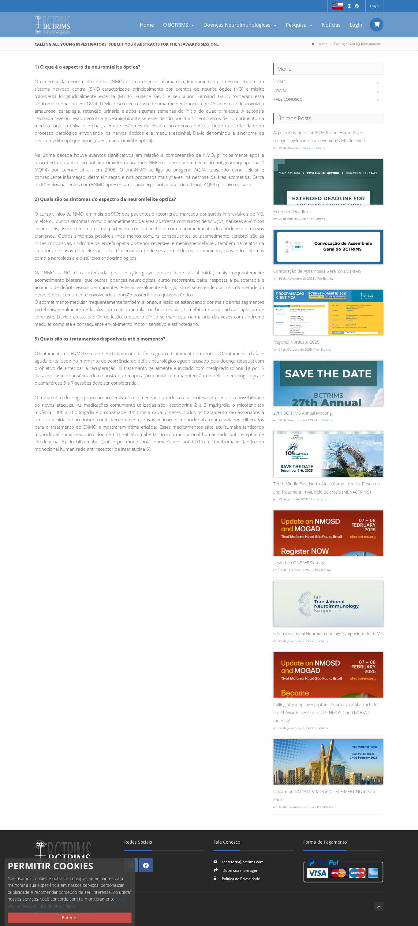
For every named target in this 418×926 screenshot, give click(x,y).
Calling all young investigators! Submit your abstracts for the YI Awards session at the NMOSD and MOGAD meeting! (326, 713)
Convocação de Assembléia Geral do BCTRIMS (317, 271)
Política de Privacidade (240, 878)
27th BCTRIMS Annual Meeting (302, 413)
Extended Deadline (291, 211)
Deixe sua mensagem (240, 870)
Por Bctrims (317, 148)
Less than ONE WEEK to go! (299, 563)
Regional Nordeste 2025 (296, 342)
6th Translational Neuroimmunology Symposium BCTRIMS (328, 633)
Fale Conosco (288, 99)
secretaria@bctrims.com (242, 861)
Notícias (331, 24)
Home (147, 24)
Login (374, 6)
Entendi (70, 917)
